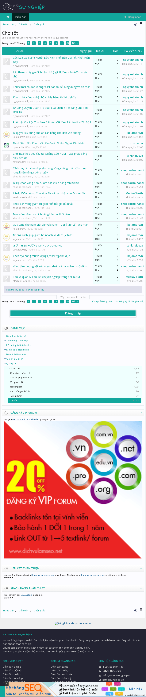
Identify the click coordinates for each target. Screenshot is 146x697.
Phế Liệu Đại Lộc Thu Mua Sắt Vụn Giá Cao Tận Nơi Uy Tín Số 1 (52, 122)
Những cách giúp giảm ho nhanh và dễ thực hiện (42, 235)
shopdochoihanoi (22, 176)
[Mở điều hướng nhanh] (135, 24)
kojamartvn (19, 137)
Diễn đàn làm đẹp (13, 678)
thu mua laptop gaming (92, 574)
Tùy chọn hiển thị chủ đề (73, 297)
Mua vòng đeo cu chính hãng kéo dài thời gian (41, 214)
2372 (67, 43)
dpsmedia (18, 147)
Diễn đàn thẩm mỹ (61, 678)
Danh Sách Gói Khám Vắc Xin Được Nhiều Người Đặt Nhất (48, 143)
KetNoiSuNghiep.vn (14, 640)
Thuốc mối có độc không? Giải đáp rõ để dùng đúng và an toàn (51, 87)
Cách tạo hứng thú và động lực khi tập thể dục (41, 256)
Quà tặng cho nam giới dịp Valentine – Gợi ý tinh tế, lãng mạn (50, 224)
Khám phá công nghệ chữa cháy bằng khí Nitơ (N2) (44, 97)
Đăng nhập (73, 313)
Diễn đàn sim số (12, 666)
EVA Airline (26, 594)
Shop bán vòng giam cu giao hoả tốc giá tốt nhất (43, 204)
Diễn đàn (20, 17)
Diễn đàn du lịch (12, 674)
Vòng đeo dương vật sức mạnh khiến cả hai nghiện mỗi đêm (50, 266)
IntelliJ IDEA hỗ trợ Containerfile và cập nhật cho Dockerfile (49, 193)
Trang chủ (7, 17)
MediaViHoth (20, 197)
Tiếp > (75, 43)
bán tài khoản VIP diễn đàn (25, 419)
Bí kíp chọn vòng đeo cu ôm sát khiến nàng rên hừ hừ (46, 183)
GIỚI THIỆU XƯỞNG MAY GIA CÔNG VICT (38, 245)
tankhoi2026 (19, 162)
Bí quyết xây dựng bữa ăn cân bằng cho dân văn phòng (47, 133)
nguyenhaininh (21, 66)
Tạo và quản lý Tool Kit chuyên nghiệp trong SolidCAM (46, 277)
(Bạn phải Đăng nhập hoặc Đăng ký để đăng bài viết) (118, 301)
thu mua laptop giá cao (43, 574)
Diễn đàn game (59, 666)
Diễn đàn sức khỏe (61, 674)
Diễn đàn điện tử (12, 670)
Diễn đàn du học (60, 670)
